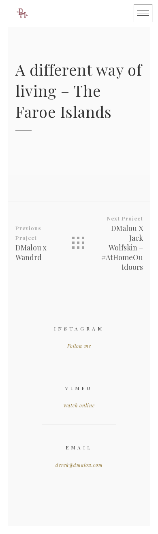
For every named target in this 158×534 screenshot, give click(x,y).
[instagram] (124, 13)
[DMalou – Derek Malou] (22, 13)
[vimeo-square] (108, 13)
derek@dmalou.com (79, 465)
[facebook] (75, 13)
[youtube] (91, 13)
